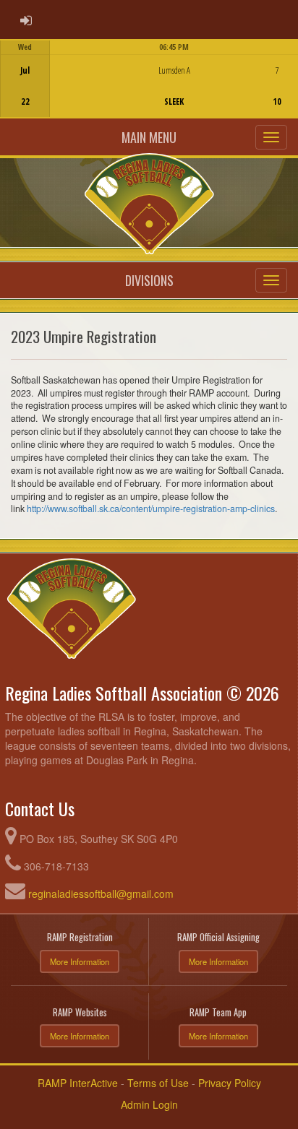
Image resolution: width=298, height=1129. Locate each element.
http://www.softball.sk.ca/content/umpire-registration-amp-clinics (151, 508)
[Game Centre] (149, 90)
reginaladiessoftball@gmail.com (101, 893)
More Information (79, 961)
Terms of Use (158, 1083)
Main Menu (149, 137)
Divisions (149, 280)
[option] (149, 78)
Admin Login (149, 1104)
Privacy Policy (229, 1083)
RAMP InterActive (78, 1083)
